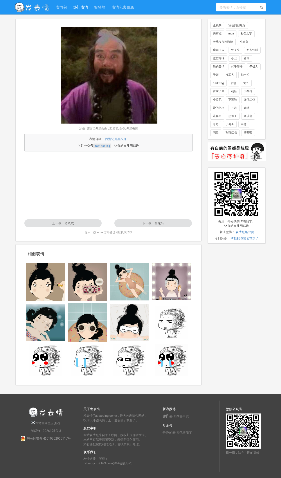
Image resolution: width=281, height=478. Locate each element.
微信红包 (249, 99)
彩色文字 (246, 33)
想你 (216, 132)
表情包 (61, 7)
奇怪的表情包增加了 (245, 238)
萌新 (234, 91)
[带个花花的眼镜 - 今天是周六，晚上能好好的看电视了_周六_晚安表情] (87, 322)
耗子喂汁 (237, 66)
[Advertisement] (108, 185)
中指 (244, 124)
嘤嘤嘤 (248, 132)
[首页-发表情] (45, 416)
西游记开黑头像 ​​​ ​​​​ (116, 139)
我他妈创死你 (236, 25)
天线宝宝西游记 (223, 41)
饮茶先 (235, 50)
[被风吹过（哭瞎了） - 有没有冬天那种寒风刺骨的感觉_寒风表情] (87, 360)
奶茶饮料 (252, 50)
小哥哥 (229, 124)
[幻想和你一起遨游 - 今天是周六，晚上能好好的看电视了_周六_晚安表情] (45, 322)
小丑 (234, 58)
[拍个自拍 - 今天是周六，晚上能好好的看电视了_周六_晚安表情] (171, 281)
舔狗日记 (218, 66)
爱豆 (246, 83)
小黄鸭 (217, 99)
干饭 (216, 74)
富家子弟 (218, 91)
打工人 (229, 74)
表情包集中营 (245, 232)
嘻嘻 (216, 124)
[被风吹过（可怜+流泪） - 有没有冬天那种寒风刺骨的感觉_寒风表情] (171, 360)
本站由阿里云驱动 (47, 423)
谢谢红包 (231, 132)
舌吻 (233, 83)
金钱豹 (217, 25)
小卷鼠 (244, 41)
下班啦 (232, 99)
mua (231, 33)
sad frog (218, 83)
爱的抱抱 (218, 108)
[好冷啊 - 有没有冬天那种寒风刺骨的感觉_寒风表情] (171, 322)
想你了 (232, 116)
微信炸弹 (218, 58)
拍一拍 (245, 74)
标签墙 (99, 7)
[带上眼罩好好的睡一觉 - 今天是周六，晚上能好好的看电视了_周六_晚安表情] (129, 322)
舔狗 (246, 58)
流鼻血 (217, 116)
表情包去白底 (123, 7)
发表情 (88, 415)
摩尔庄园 (218, 50)
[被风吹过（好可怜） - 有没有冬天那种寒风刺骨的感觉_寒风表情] (45, 360)
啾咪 (246, 108)
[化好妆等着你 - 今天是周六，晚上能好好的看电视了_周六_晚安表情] (45, 282)
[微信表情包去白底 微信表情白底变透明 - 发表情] (237, 163)
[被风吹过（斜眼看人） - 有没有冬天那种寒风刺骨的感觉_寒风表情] (129, 360)
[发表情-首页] (31, 7)
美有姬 (217, 33)
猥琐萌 (248, 116)
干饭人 (253, 66)
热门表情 (80, 7)
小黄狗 (248, 91)
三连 (234, 108)
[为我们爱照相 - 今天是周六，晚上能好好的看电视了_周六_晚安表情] (87, 282)
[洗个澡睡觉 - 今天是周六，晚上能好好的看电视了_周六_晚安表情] (129, 281)
